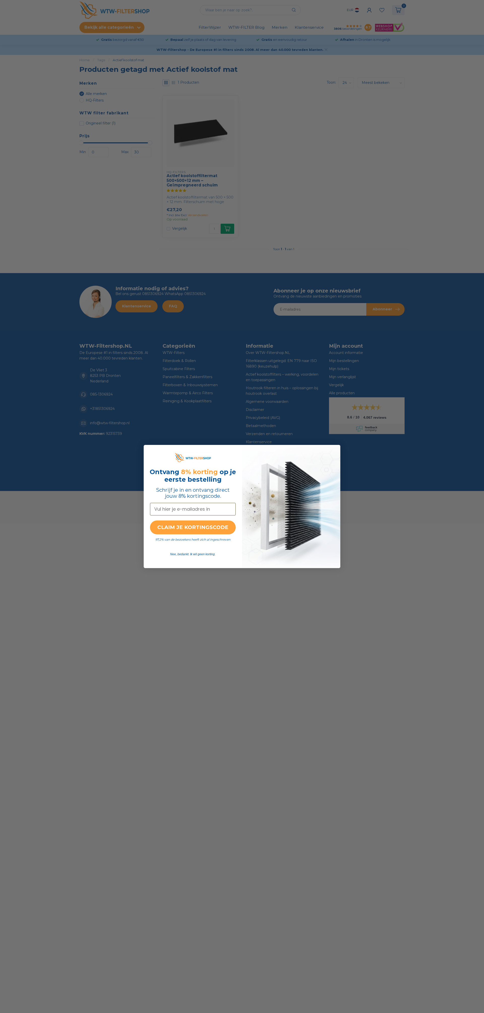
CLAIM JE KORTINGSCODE (192, 527)
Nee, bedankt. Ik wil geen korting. (193, 554)
